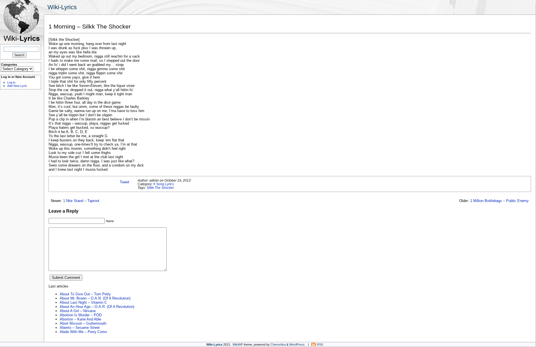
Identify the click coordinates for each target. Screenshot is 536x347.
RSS (320, 344)
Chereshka (278, 344)
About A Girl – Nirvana (77, 311)
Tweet (124, 182)
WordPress (297, 344)
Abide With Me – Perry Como (83, 332)
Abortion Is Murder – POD (81, 315)
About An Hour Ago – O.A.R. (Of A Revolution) (97, 307)
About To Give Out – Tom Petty (85, 294)
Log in (11, 82)
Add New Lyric (17, 85)
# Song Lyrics (163, 184)
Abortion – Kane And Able (80, 319)
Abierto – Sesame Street (80, 327)
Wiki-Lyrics (62, 7)
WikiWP (238, 344)
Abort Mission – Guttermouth (83, 323)
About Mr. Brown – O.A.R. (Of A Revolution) (95, 298)
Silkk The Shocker (160, 187)
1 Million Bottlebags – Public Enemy (499, 201)
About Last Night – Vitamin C (83, 302)
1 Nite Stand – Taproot (81, 201)
